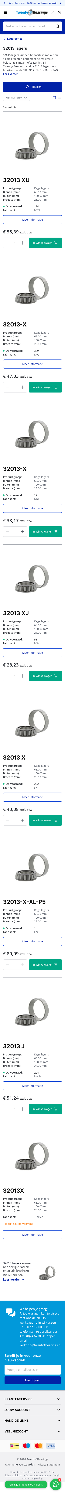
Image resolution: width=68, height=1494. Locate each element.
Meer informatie (32, 219)
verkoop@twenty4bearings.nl (40, 1345)
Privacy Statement (48, 1464)
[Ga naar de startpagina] (32, 12)
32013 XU (16, 180)
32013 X (14, 757)
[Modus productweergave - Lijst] (59, 97)
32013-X (15, 324)
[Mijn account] (52, 12)
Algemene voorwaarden (20, 1464)
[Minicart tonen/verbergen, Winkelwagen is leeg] (59, 12)
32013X (13, 1190)
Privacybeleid (12, 1475)
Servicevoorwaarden (37, 1475)
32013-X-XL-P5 (24, 901)
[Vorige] (4, 2)
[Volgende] (60, 2)
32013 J (14, 1046)
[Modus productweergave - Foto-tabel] (54, 97)
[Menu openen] (5, 12)
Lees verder (10, 74)
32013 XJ (16, 613)
